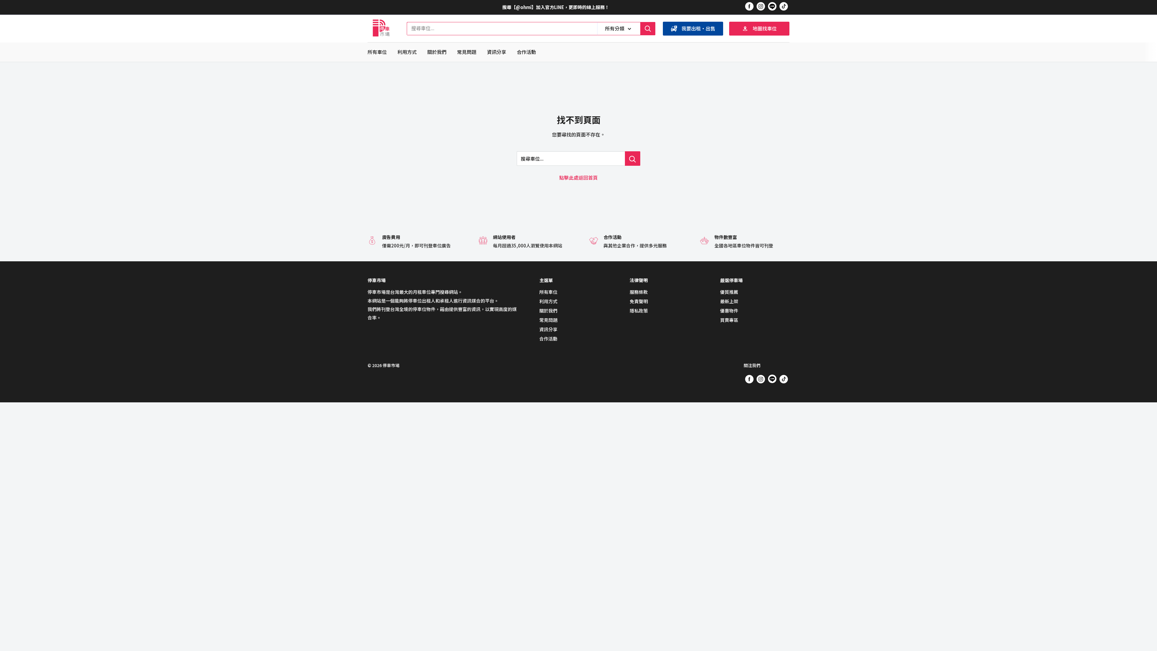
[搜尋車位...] (632, 158)
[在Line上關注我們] (772, 7)
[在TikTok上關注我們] (783, 6)
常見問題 (466, 51)
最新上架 (729, 301)
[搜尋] (647, 28)
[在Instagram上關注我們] (761, 6)
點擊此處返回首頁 (578, 177)
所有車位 (377, 51)
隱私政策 (639, 310)
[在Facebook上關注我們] (749, 6)
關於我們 (437, 51)
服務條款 (639, 292)
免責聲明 (639, 301)
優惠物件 (729, 310)
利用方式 (407, 51)
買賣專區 (729, 320)
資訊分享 (496, 51)
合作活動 (526, 51)
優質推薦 (729, 292)
